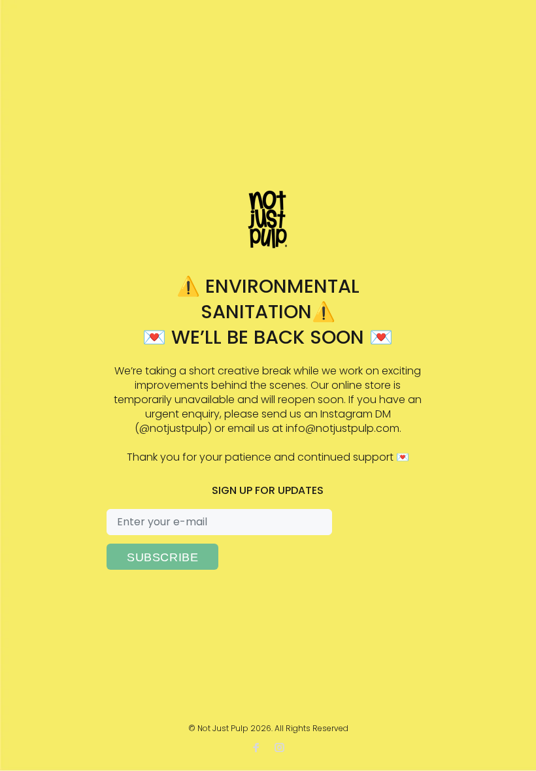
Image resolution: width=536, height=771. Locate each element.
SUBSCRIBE (162, 557)
